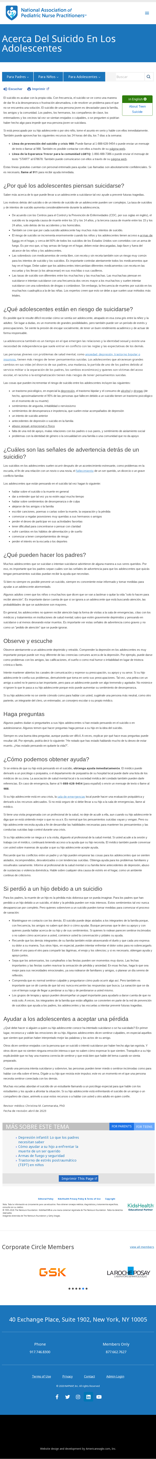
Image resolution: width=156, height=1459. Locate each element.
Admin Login (115, 1376)
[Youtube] (99, 1397)
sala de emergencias (71, 796)
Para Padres (16, 76)
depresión (68, 391)
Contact (89, 1376)
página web (117, 149)
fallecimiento (85, 471)
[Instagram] (78, 1397)
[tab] (144, 1126)
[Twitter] (67, 1397)
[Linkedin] (88, 1397)
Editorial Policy (45, 1198)
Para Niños (46, 76)
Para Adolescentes (82, 76)
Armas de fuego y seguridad (41, 1155)
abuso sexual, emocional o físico (33, 426)
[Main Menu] (147, 13)
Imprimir (38, 89)
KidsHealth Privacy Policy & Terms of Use (79, 1198)
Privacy (67, 1376)
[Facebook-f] (57, 1397)
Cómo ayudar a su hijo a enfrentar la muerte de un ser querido (48, 1148)
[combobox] (133, 77)
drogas (138, 391)
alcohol (126, 391)
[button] (142, 1246)
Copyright (110, 1198)
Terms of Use (41, 1376)
